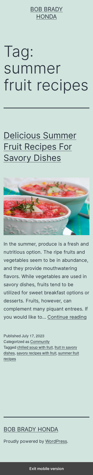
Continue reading (67, 317)
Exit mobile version (46, 468)
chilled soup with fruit (35, 347)
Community (40, 341)
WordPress (56, 441)
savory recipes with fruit (36, 353)
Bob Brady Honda (31, 429)
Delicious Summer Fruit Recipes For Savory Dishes (40, 146)
